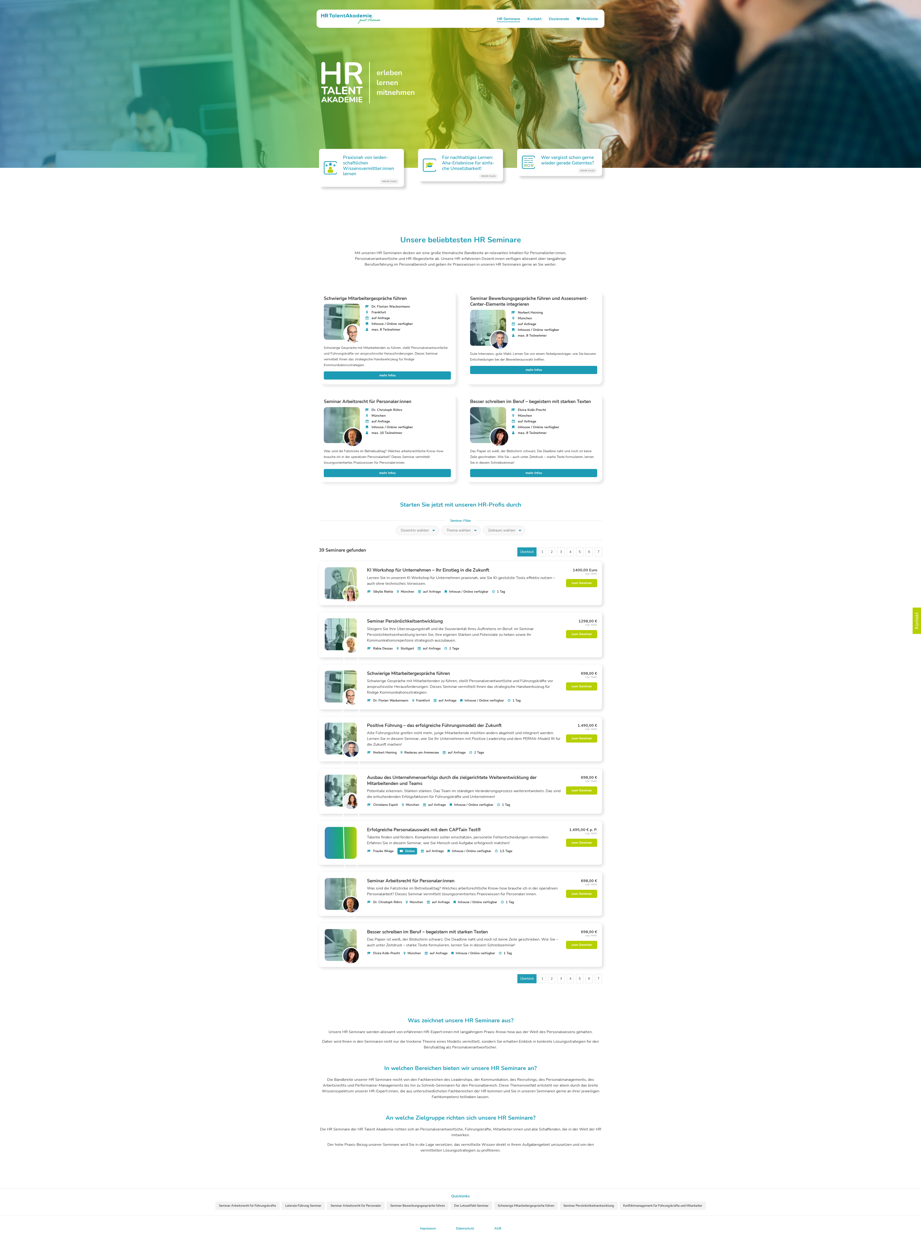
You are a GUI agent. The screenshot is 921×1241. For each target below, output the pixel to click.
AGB (497, 1228)
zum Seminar (582, 583)
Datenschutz (465, 1228)
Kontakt (534, 19)
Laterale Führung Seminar (303, 1206)
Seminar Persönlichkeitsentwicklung (588, 1206)
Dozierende (559, 19)
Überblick (527, 552)
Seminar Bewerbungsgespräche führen (417, 1206)
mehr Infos (387, 375)
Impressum (428, 1228)
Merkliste (589, 19)
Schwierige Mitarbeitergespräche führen (526, 1206)
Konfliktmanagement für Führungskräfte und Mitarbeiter (662, 1206)
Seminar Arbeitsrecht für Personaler (356, 1206)
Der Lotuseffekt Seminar (471, 1206)
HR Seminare (508, 19)
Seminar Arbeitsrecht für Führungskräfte (247, 1206)
